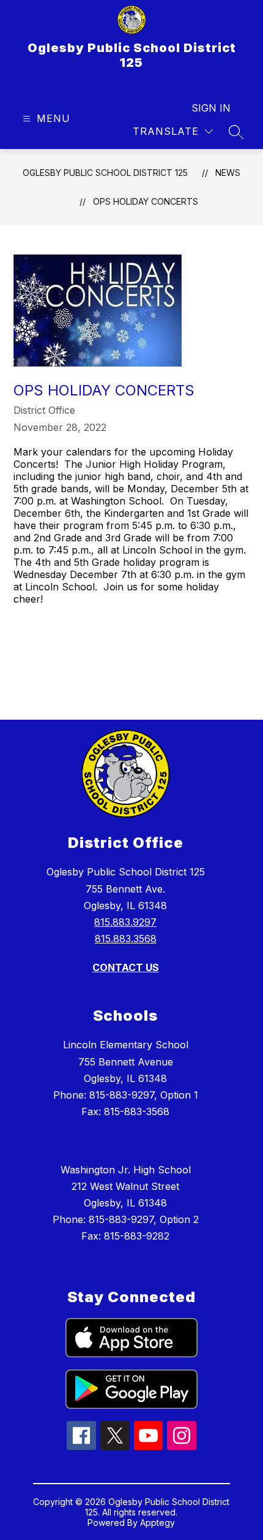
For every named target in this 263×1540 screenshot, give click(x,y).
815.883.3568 (126, 938)
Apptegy (157, 1522)
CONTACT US (125, 967)
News (227, 172)
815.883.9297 (125, 922)
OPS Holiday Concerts (145, 201)
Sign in (211, 108)
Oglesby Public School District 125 (105, 172)
